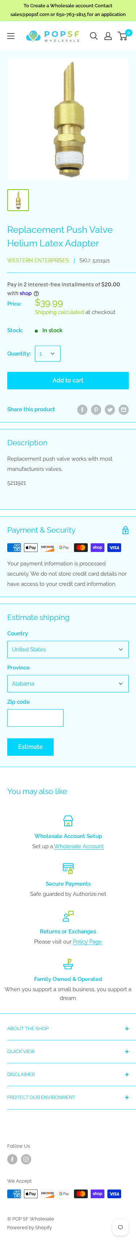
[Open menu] (11, 36)
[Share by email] (124, 409)
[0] (122, 36)
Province (18, 667)
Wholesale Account (79, 846)
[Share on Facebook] (82, 409)
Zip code (18, 702)
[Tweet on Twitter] (110, 409)
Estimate (30, 746)
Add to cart (68, 380)
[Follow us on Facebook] (12, 1159)
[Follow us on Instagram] (26, 1159)
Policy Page (87, 941)
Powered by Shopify (29, 1227)
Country (17, 633)
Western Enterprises (38, 260)
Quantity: (18, 353)
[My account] (108, 36)
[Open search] (94, 36)
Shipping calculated (59, 312)
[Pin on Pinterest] (96, 409)
